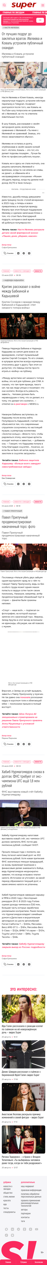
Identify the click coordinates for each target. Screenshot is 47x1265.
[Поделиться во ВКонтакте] (18, 253)
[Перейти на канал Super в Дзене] (30, 1229)
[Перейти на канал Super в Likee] (12, 1235)
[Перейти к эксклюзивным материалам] (23, 12)
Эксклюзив (39, 1262)
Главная (8, 1262)
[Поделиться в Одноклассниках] (29, 253)
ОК (40, 20)
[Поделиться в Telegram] (23, 253)
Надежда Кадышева (14, 280)
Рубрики (23, 1262)
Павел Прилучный (13, 511)
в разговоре (20, 404)
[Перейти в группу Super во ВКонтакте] (12, 1229)
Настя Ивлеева (11, 28)
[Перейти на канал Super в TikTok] (6, 1235)
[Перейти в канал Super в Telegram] (18, 1229)
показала (25, 697)
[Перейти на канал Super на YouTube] (37, 1229)
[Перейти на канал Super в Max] (6, 1229)
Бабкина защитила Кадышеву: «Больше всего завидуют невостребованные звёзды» (21, 463)
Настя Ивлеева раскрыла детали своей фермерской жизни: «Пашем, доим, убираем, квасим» (23, 232)
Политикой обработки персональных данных (16, 20)
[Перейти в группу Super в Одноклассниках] (24, 1229)
